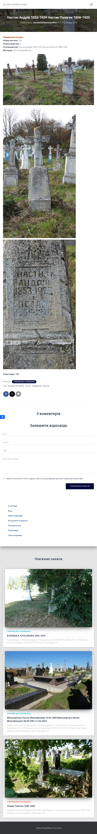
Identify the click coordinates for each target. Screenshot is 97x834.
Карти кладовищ (15, 516)
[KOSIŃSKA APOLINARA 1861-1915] (48, 598)
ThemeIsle (57, 828)
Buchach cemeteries (16, 386)
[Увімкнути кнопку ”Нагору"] (92, 829)
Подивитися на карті (13, 37)
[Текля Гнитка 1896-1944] (48, 768)
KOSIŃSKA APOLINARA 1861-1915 (26, 635)
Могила (46, 386)
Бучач (28, 386)
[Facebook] (2, 417)
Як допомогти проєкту (18, 521)
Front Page (12, 506)
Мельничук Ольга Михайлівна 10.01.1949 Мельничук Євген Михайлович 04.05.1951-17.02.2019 (43, 719)
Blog (10, 511)
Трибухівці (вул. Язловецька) (24, 381)
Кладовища (37, 386)
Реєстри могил (14, 526)
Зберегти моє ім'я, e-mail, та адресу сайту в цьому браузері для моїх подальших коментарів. (44, 479)
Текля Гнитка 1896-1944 (21, 805)
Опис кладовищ (15, 535)
